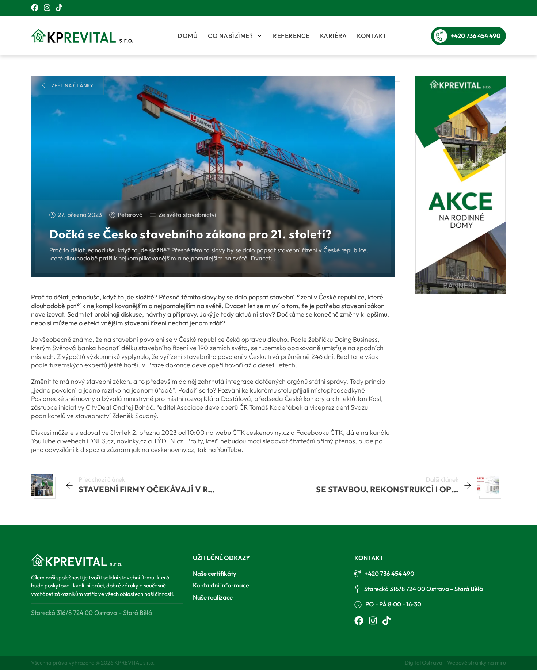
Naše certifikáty (214, 573)
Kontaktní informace (221, 585)
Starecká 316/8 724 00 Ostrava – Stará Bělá (423, 589)
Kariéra (333, 35)
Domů (188, 35)
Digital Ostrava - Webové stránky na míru (455, 662)
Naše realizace (213, 597)
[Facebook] (34, 8)
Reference (291, 35)
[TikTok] (59, 8)
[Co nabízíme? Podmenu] (259, 35)
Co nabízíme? (230, 35)
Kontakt (372, 35)
